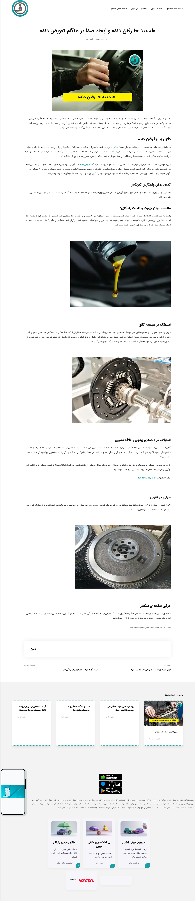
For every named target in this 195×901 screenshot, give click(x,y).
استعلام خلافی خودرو (119, 8)
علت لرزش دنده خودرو (146, 478)
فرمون (91, 39)
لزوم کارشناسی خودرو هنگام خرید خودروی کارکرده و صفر (120, 708)
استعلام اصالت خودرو (175, 8)
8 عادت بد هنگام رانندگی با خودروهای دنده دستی (79, 708)
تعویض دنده (85, 164)
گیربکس (115, 147)
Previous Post (61, 668)
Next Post (151, 668)
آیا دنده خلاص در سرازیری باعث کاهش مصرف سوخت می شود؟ (32, 708)
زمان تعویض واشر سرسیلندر (166, 732)
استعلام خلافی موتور (139, 8)
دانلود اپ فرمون (157, 8)
